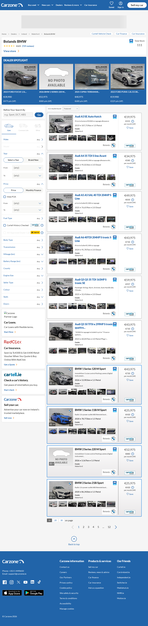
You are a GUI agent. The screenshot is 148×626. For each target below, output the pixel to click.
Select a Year (13, 160)
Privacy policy (66, 582)
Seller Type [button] (21, 282)
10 (49, 520)
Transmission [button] (21, 247)
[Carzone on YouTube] (25, 584)
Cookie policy (66, 588)
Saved (111, 7)
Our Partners (66, 577)
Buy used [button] (32, 5)
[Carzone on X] (18, 584)
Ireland (24, 34)
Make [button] (21, 139)
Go (39, 114)
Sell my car (137, 5)
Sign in (121, 7)
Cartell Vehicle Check (101, 33)
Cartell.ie (121, 567)
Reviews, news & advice (98, 572)
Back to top (74, 544)
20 (55, 520)
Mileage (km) (21, 254)
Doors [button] (21, 304)
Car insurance (90, 5)
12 (109, 526)
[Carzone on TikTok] (39, 584)
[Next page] (115, 527)
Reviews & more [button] (71, 5)
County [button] (21, 268)
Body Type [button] (21, 240)
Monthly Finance (33, 190)
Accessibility (65, 603)
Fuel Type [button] (21, 218)
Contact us (64, 567)
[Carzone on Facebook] (4, 584)
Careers (63, 572)
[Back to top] (74, 539)
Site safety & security (69, 593)
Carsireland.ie (123, 572)
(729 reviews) (28, 46)
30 (61, 520)
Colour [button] (21, 289)
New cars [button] (46, 5)
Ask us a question (96, 588)
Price (13, 190)
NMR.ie (120, 593)
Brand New (33, 160)
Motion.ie (121, 598)
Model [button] (21, 146)
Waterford (35, 34)
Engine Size (21, 275)
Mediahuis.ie (122, 588)
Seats (21, 296)
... (103, 526)
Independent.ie (123, 577)
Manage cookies (67, 608)
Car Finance (121, 33)
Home (4, 34)
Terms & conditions (68, 598)
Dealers (59, 5)
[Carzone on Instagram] (11, 584)
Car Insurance (138, 33)
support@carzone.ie (17, 574)
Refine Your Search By (14, 109)
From (5, 168)
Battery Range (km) (21, 261)
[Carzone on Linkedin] (32, 584)
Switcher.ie (122, 582)
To (4, 175)
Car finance (93, 577)
